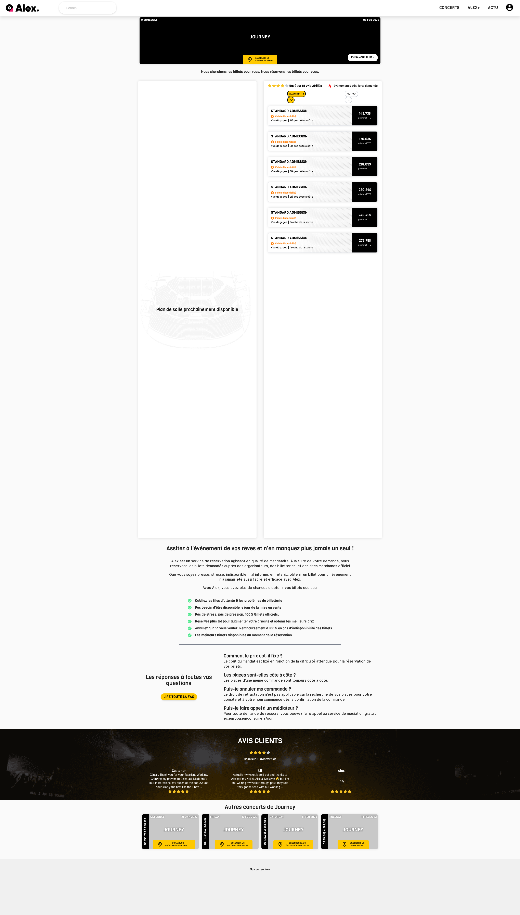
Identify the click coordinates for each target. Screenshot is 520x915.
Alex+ (474, 7)
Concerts (449, 7)
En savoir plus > (362, 57)
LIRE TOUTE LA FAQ (179, 696)
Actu (493, 7)
